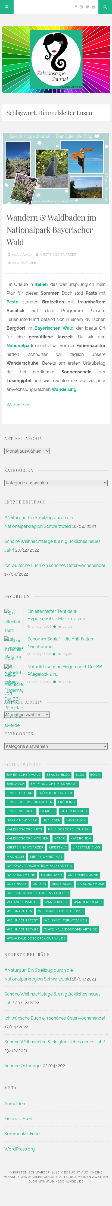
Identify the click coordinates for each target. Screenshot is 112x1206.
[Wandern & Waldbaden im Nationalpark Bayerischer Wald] (56, 168)
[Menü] (7, 7)
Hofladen (52, 820)
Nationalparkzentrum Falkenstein (39, 866)
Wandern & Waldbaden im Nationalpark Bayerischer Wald (51, 229)
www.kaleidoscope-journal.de (36, 938)
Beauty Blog (58, 775)
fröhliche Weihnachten (29, 802)
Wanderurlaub (88, 902)
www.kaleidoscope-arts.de (70, 929)
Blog (80, 775)
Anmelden (14, 1103)
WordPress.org (19, 1149)
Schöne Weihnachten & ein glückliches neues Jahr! (54, 1041)
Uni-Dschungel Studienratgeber (38, 893)
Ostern (39, 884)
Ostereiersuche (83, 875)
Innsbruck (76, 820)
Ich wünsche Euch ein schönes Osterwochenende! (54, 565)
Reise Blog (62, 884)
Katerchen (81, 838)
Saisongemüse (90, 884)
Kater (59, 838)
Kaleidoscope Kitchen (28, 838)
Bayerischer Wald (24, 775)
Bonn (95, 775)
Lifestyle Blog (86, 847)
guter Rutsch (74, 811)
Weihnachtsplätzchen (65, 920)
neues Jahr (51, 875)
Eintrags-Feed (18, 1118)
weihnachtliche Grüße (61, 911)
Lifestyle (58, 847)
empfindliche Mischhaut (53, 784)
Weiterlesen (18, 404)
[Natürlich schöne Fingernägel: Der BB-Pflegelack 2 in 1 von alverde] (13, 869)
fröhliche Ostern (55, 793)
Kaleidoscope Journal (69, 829)
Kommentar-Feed (22, 1133)
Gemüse (48, 811)
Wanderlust (56, 902)
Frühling (66, 802)
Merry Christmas (46, 857)
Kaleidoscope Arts (24, 829)
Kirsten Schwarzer (58, 254)
